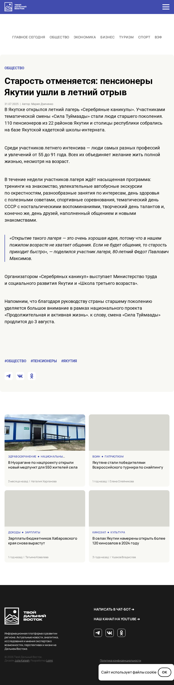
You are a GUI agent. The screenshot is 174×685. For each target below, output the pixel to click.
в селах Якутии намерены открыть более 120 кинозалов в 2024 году (128, 541)
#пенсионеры (44, 361)
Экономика (85, 37)
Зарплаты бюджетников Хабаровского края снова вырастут (42, 541)
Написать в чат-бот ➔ (114, 609)
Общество (59, 37)
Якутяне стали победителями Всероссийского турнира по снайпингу (127, 465)
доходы (14, 532)
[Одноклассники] (121, 633)
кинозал (99, 532)
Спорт (144, 37)
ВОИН (96, 456)
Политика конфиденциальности (120, 660)
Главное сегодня (28, 37)
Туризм (126, 37)
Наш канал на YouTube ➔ (117, 619)
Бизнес (107, 37)
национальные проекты (59, 456)
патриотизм (114, 456)
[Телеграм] (98, 633)
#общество (15, 361)
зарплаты (32, 532)
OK (164, 672)
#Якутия (69, 361)
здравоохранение (22, 456)
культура (118, 532)
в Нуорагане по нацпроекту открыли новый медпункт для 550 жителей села (42, 465)
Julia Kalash (22, 660)
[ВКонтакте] (110, 633)
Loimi (49, 660)
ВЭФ (158, 37)
